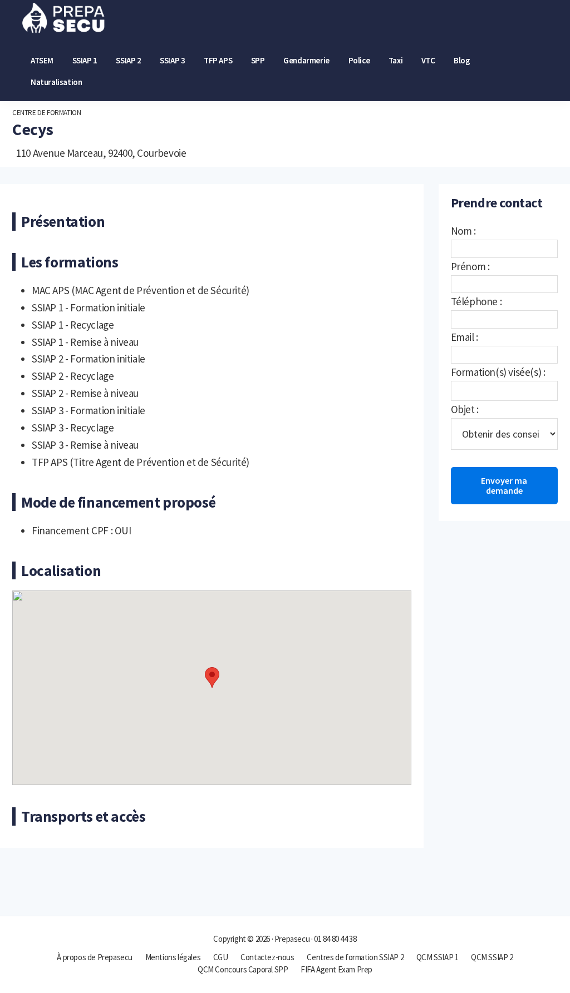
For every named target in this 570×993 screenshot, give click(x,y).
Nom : (463, 230)
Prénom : (470, 266)
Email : (464, 337)
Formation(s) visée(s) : (498, 372)
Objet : (465, 409)
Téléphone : (476, 301)
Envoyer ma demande (504, 485)
